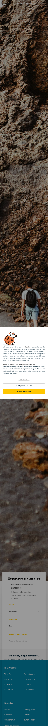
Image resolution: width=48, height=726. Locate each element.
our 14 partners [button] (26, 347)
